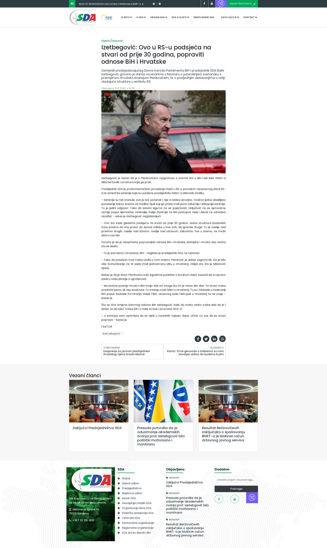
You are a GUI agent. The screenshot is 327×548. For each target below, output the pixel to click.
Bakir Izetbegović (111, 333)
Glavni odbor (130, 483)
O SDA (139, 17)
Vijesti (125, 17)
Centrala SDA (131, 518)
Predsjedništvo (132, 488)
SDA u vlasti (179, 17)
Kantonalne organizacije (138, 523)
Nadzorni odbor (132, 493)
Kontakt (249, 17)
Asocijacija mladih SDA (137, 503)
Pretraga (236, 489)
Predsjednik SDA (203, 17)
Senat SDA (129, 498)
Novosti (117, 41)
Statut (126, 478)
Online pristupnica (241, 3)
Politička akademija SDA (138, 513)
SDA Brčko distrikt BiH (136, 533)
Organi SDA (157, 17)
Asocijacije (229, 17)
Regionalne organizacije (137, 528)
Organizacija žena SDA (137, 508)
